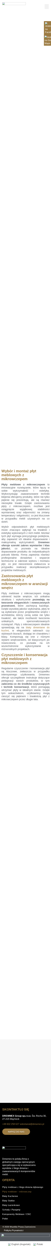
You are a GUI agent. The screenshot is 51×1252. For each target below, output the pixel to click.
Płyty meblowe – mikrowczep (16, 1191)
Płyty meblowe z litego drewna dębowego (22, 1187)
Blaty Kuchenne (10, 1196)
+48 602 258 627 (10, 1124)
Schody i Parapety (11, 1209)
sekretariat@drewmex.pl (32, 1124)
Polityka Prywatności (13, 1230)
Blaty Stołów (8, 1200)
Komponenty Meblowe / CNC (16, 1214)
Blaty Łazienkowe (11, 1205)
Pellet (5, 1218)
